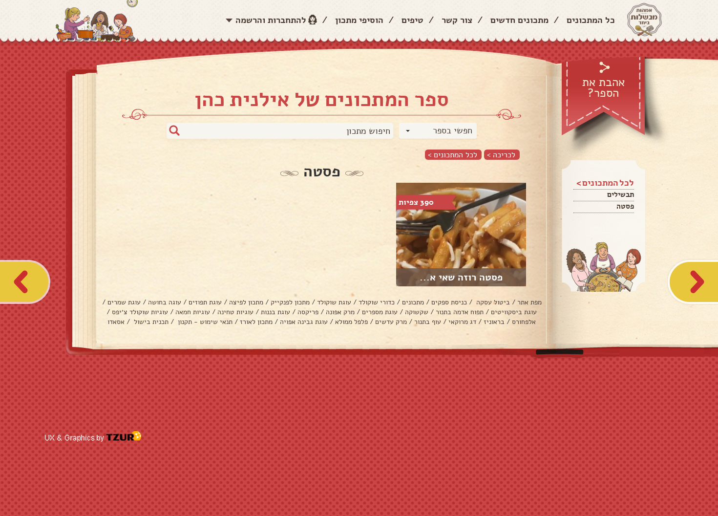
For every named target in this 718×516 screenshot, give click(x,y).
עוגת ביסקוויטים (514, 312)
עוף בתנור (427, 321)
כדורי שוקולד (377, 302)
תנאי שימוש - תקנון (204, 321)
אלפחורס (524, 321)
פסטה (625, 206)
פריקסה (307, 312)
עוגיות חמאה (192, 312)
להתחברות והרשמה (270, 20)
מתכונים (413, 302)
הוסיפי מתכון (359, 20)
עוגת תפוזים (205, 302)
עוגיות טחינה (235, 312)
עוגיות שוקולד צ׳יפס (140, 312)
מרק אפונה (340, 312)
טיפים (412, 20)
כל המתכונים (591, 20)
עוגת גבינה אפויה (304, 321)
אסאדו (116, 321)
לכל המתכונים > (452, 155)
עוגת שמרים (124, 302)
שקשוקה (416, 312)
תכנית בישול (150, 321)
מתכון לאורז (256, 321)
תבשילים (620, 194)
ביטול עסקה (492, 302)
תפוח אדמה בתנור (460, 312)
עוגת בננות (275, 312)
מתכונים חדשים (519, 20)
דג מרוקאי (462, 321)
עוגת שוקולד (334, 302)
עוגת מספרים (380, 312)
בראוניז (494, 321)
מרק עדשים (391, 321)
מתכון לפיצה (246, 302)
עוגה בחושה (164, 302)
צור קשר (457, 20)
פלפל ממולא (351, 321)
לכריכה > (501, 155)
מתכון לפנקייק (290, 302)
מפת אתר (529, 302)
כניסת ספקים (449, 302)
